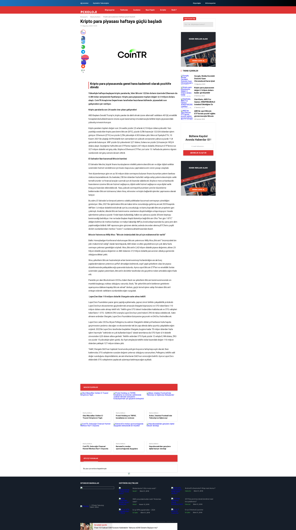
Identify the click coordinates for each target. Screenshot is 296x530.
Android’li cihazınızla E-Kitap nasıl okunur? (200, 488)
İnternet (187, 504)
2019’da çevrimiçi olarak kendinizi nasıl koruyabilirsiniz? (199, 500)
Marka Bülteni (95, 17)
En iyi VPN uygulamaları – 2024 (144, 510)
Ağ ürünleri (84, 3)
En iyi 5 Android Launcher (194, 510)
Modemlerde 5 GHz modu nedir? (144, 488)
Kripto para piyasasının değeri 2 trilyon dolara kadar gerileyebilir (204, 90)
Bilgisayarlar (110, 10)
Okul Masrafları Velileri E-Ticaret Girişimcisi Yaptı (93, 417)
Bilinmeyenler (210, 3)
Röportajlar (197, 3)
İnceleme (136, 10)
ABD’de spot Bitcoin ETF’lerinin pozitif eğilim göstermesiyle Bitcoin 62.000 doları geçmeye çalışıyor (204, 113)
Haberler (188, 491)
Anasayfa (84, 17)
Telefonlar (124, 10)
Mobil (134, 504)
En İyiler (163, 10)
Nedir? (174, 10)
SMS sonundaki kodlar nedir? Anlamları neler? (147, 500)
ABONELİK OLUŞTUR (198, 153)
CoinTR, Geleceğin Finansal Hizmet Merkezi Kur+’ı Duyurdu (95, 447)
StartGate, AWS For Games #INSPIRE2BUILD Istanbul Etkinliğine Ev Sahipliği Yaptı (204, 102)
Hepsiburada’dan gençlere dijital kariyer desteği (160, 447)
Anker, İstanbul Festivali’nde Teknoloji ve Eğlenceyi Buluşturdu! (160, 417)
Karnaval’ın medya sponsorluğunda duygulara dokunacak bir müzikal (127, 447)
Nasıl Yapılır (150, 10)
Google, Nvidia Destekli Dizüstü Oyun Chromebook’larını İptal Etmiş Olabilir (204, 78)
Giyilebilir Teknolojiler (101, 3)
